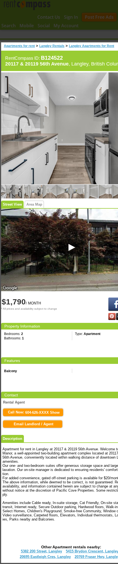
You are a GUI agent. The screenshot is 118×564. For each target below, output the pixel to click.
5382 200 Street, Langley (41, 551)
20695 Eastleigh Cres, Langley (45, 557)
